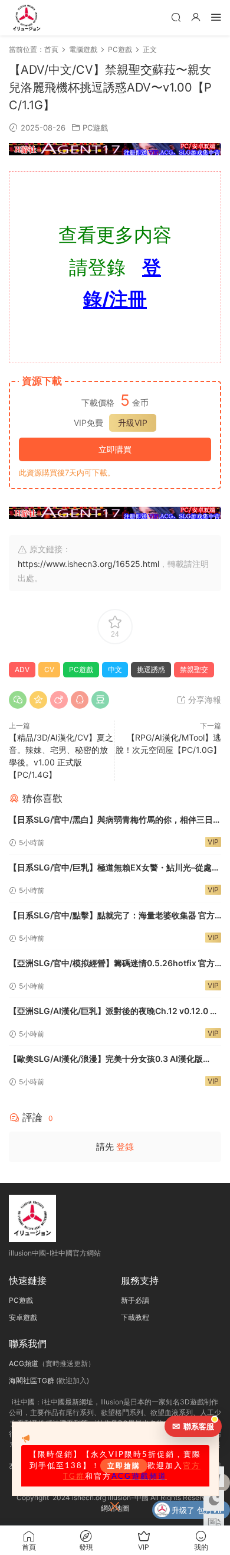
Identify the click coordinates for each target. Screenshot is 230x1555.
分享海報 (203, 700)
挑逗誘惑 (151, 669)
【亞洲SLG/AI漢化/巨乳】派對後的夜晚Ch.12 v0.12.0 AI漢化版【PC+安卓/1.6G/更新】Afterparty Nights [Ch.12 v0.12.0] (115, 1012)
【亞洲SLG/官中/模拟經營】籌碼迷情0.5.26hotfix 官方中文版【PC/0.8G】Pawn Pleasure (112, 964)
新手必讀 (135, 1300)
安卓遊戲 (23, 1317)
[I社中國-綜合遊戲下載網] (26, 17)
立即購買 (115, 449)
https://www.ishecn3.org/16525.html (88, 564)
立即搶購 (123, 1465)
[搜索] (175, 16)
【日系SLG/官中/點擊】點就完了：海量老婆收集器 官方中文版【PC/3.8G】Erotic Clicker (112, 916)
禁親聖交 (194, 669)
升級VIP (132, 423)
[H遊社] (115, 149)
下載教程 (135, 1317)
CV (49, 669)
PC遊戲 (95, 127)
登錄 (125, 1146)
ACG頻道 (23, 1363)
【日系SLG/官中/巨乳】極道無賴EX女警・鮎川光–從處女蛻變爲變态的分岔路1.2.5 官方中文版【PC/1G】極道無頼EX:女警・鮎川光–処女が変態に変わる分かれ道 (114, 868)
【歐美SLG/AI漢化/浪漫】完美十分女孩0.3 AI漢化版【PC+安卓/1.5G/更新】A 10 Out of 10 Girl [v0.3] (106, 1060)
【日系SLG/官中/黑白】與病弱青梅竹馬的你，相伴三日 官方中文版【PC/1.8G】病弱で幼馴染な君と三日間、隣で (111, 820)
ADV (22, 669)
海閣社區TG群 (31, 1380)
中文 (115, 669)
